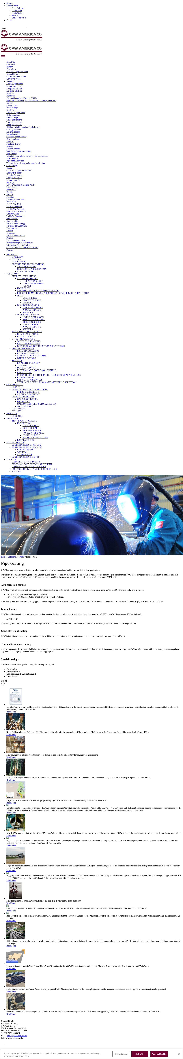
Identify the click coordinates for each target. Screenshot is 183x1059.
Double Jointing (13, 149)
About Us (10, 62)
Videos (15, 15)
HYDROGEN (23, 288)
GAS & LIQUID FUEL (27, 278)
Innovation (11, 190)
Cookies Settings (120, 1054)
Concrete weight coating (16, 137)
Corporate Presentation (16, 76)
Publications (17, 10)
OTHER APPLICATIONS (23, 339)
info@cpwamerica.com (17, 1035)
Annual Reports (13, 74)
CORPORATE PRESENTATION (31, 269)
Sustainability (12, 221)
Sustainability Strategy (15, 223)
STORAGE (22, 365)
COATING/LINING (31, 435)
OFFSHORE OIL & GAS (28, 315)
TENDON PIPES (30, 324)
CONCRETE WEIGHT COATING (32, 356)
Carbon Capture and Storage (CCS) (21, 98)
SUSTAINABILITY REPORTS (26, 457)
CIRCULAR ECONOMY (28, 394)
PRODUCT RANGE (32, 300)
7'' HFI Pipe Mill (13, 204)
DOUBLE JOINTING (27, 368)
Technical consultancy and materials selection (25, 163)
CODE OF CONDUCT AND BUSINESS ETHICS (34, 469)
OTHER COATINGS (26, 358)
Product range (12, 108)
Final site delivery (13, 144)
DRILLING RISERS (32, 322)
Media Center (12, 6)
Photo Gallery (18, 13)
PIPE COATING (24, 372)
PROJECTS (11, 413)
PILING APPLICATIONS (28, 344)
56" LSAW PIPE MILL (33, 430)
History (9, 67)
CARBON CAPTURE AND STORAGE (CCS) (38, 290)
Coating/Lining (12, 214)
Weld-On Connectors (15, 216)
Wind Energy (12, 187)
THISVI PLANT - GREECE (24, 421)
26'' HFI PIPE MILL (31, 428)
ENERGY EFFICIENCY (28, 392)
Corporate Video (13, 79)
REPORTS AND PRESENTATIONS (28, 264)
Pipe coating (11, 153)
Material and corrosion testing (18, 151)
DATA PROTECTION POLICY (26, 462)
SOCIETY (21, 452)
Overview (10, 64)
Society (9, 231)
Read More (11, 712)
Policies (9, 238)
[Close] (179, 1054)
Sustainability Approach (16, 226)
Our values (11, 69)
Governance (11, 233)
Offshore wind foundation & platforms (22, 127)
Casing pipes (11, 105)
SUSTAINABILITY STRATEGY (26, 445)
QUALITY (17, 411)
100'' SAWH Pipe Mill (16, 211)
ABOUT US (11, 254)
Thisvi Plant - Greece (15, 199)
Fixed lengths (12, 158)
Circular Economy (14, 175)
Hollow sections (13, 115)
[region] (91, 1054)
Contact (9, 20)
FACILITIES (12, 418)
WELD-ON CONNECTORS (35, 438)
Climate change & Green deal (18, 170)
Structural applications (15, 112)
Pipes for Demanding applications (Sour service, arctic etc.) (31, 100)
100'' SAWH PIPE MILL (33, 433)
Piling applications (14, 124)
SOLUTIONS (12, 274)
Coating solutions (13, 129)
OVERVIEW (17, 257)
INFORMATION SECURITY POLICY (29, 466)
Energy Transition (14, 177)
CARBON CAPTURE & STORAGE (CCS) (36, 404)
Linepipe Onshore (14, 88)
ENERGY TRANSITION (23, 397)
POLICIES (11, 459)
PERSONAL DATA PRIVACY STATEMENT (32, 464)
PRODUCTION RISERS (34, 319)
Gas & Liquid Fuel (14, 86)
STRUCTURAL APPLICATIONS (27, 331)
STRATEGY (17, 387)
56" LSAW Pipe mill (15, 209)
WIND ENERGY (25, 406)
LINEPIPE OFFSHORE (33, 283)
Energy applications (14, 83)
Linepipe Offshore (14, 91)
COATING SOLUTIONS (23, 348)
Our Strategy (11, 165)
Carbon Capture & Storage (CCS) (20, 185)
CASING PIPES (30, 298)
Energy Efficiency (14, 173)
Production (11, 202)
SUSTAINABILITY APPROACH (27, 447)
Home (9, 3)
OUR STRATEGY (14, 384)
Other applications (14, 120)
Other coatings (12, 139)
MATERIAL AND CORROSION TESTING (36, 370)
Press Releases (18, 8)
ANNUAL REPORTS (26, 266)
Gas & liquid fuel (13, 180)
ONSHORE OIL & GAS (28, 305)
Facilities (10, 197)
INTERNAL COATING (27, 353)
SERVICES (28, 286)
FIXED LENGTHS (25, 377)
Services (10, 93)
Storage (9, 146)
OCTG (9, 103)
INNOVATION (18, 409)
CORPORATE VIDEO (27, 271)
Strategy (9, 168)
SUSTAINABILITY (15, 442)
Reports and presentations (17, 71)
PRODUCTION (24, 423)
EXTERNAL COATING (28, 351)
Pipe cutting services (15, 161)
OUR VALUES (18, 262)
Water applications (14, 122)
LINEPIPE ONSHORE (33, 281)
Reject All (139, 1054)
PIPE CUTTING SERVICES (29, 380)
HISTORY (16, 259)
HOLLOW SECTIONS (27, 334)
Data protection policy (15, 240)
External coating (13, 132)
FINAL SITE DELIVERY (28, 363)
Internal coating (13, 134)
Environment (11, 228)
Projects (9, 194)
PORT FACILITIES (26, 440)
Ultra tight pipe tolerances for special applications (27, 156)
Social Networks (19, 18)
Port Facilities (12, 218)
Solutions (10, 81)
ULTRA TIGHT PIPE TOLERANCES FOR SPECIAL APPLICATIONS (49, 375)
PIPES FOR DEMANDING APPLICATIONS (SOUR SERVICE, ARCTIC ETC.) (53, 293)
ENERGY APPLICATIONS (24, 276)
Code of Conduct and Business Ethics (22, 247)
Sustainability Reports (15, 235)
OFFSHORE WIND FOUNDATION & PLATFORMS (41, 346)
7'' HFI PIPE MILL (31, 425)
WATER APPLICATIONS (28, 341)
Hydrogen (10, 96)
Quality (9, 192)
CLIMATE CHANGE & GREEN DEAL (29, 389)
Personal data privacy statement (19, 243)
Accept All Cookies (159, 1054)
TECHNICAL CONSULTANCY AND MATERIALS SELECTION (46, 382)
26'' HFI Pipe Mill (14, 206)
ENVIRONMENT (25, 450)
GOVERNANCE (24, 454)
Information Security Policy (18, 245)
